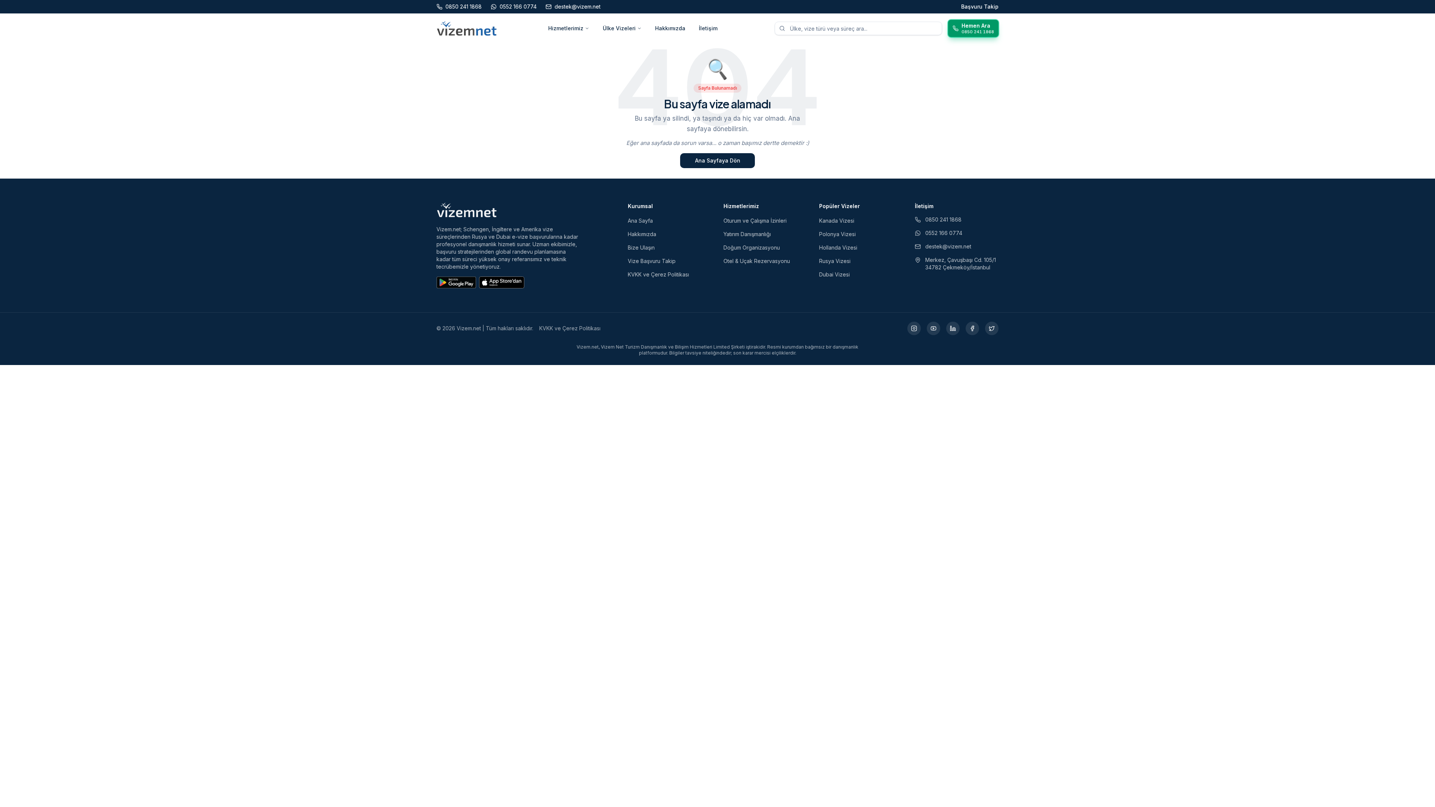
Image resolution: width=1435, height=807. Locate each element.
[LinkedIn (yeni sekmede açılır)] (953, 328)
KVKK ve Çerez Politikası (658, 274)
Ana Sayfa (640, 220)
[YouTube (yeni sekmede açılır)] (933, 328)
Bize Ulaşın (641, 247)
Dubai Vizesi (834, 274)
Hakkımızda (670, 28)
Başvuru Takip (980, 6)
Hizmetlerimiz (565, 28)
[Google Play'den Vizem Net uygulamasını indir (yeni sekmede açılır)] (456, 282)
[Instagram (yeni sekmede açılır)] (914, 328)
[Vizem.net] (466, 209)
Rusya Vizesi (835, 261)
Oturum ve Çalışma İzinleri (755, 220)
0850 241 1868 (943, 219)
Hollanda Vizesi (838, 247)
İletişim (708, 28)
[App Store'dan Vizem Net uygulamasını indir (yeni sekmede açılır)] (501, 282)
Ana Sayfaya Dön (717, 160)
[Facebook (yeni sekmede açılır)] (972, 328)
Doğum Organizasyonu (751, 247)
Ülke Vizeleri (619, 28)
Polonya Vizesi (837, 234)
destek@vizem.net (948, 246)
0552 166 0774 (943, 233)
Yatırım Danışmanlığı (747, 234)
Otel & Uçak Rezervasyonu (756, 261)
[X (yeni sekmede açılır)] (992, 328)
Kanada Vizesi (836, 220)
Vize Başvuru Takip (652, 261)
